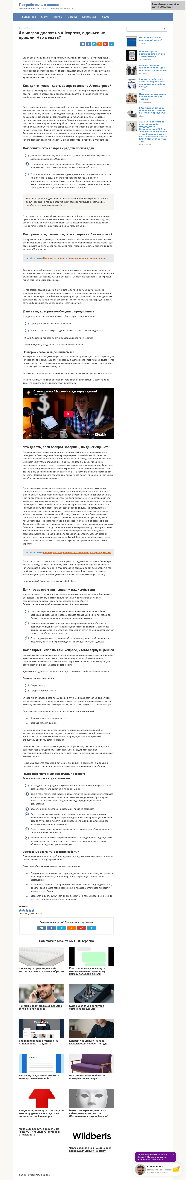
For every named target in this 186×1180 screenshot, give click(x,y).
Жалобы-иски (29, 17)
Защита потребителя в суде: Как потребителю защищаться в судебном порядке (152, 83)
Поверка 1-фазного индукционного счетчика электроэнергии (152, 54)
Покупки (57, 17)
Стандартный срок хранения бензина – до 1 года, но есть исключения (152, 67)
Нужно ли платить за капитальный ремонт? (150, 38)
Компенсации (89, 17)
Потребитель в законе (39, 4)
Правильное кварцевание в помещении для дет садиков (152, 96)
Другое (105, 17)
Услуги (44, 17)
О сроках (72, 17)
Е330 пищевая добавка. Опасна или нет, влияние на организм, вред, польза (153, 110)
